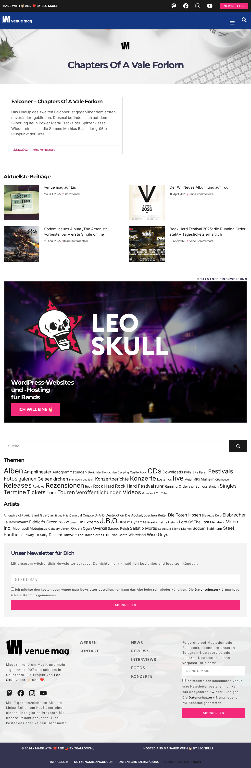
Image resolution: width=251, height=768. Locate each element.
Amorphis (10, 515)
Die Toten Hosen (184, 514)
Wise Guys (157, 534)
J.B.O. (109, 520)
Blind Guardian (42, 515)
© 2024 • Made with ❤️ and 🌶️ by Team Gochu (58, 748)
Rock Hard (103, 486)
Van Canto (119, 535)
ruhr (159, 486)
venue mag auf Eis (60, 187)
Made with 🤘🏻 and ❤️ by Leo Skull (30, 6)
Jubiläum (88, 479)
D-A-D (100, 515)
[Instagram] (197, 5)
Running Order (176, 486)
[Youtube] (209, 5)
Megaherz (217, 522)
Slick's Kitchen (182, 528)
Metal (188, 479)
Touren (66, 492)
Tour (51, 492)
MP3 (196, 479)
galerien (27, 479)
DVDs (187, 472)
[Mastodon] (173, 5)
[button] (244, 19)
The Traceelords (89, 535)
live (178, 478)
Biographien (109, 472)
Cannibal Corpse (81, 515)
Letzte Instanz (168, 522)
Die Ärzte (208, 515)
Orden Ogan (81, 528)
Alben (13, 471)
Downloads (173, 472)
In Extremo (89, 522)
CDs (155, 471)
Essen (203, 472)
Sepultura (164, 528)
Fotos (10, 478)
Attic (27, 515)
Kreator (152, 522)
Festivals (220, 471)
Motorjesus (38, 528)
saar (191, 486)
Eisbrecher (234, 515)
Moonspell (21, 528)
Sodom (199, 528)
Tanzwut (69, 535)
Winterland (137, 535)
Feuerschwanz (16, 522)
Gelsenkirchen (53, 478)
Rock (88, 486)
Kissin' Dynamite (133, 522)
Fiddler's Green (43, 521)
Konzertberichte (112, 478)
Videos (132, 492)
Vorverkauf (148, 493)
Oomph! (65, 528)
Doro (218, 515)
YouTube (161, 493)
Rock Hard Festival (134, 486)
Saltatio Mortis (143, 528)
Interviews (75, 479)
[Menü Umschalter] (232, 22)
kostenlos (164, 479)
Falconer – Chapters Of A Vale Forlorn (57, 101)
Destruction (115, 515)
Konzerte (143, 478)
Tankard (55, 535)
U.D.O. (107, 535)
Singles (228, 486)
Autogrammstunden (69, 472)
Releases (18, 485)
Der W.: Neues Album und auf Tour (200, 187)
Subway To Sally (34, 535)
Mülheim (207, 479)
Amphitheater (37, 471)
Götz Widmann (69, 522)
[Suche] (238, 446)
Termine (15, 492)
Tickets (36, 492)
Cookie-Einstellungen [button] (182, 762)
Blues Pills (61, 515)
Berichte (94, 472)
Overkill (100, 528)
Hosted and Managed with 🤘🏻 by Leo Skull (178, 748)
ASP (20, 515)
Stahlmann (214, 528)
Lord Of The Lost (194, 522)
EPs (195, 472)
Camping (123, 472)
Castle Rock (138, 472)
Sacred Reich (118, 528)
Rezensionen (65, 485)
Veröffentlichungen (99, 492)
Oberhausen (222, 479)
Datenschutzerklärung (213, 589)
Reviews (39, 486)
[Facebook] (185, 5)
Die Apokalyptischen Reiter (146, 515)
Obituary (54, 528)
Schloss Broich (207, 486)
